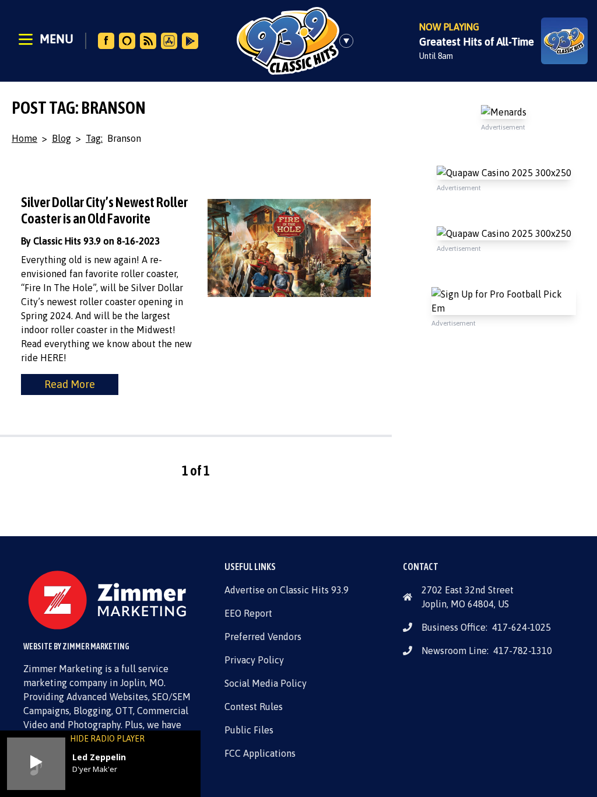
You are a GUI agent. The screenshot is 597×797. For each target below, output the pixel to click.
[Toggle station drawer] (349, 41)
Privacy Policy (254, 660)
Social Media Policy (265, 683)
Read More (69, 384)
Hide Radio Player (107, 738)
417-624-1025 (521, 627)
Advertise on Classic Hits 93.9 (286, 590)
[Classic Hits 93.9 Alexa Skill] (127, 41)
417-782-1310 (522, 650)
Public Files (248, 730)
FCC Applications (260, 753)
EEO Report (248, 613)
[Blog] (148, 41)
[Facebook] (106, 41)
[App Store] (169, 41)
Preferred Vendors (262, 636)
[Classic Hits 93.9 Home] (288, 41)
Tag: (94, 138)
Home (24, 138)
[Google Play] (190, 41)
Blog (61, 138)
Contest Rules (253, 706)
